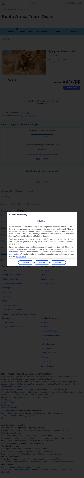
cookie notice (14, 254)
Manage (42, 262)
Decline (58, 262)
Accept (26, 262)
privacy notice (21, 256)
